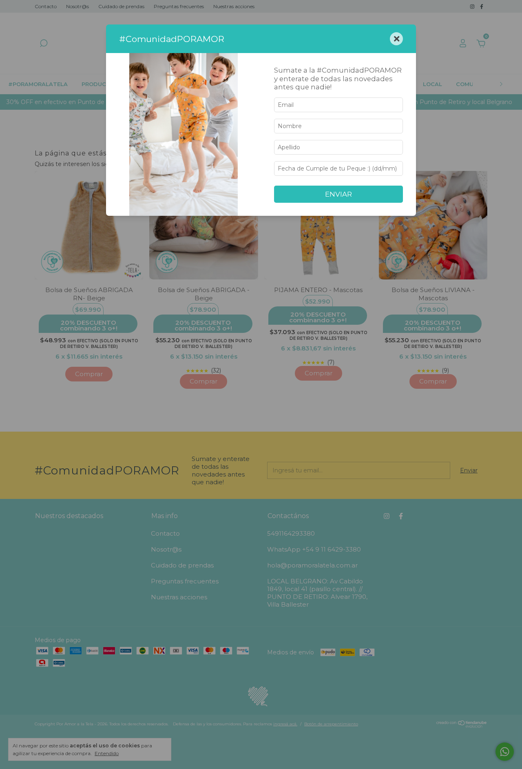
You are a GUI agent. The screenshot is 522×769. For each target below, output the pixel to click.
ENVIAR (338, 194)
